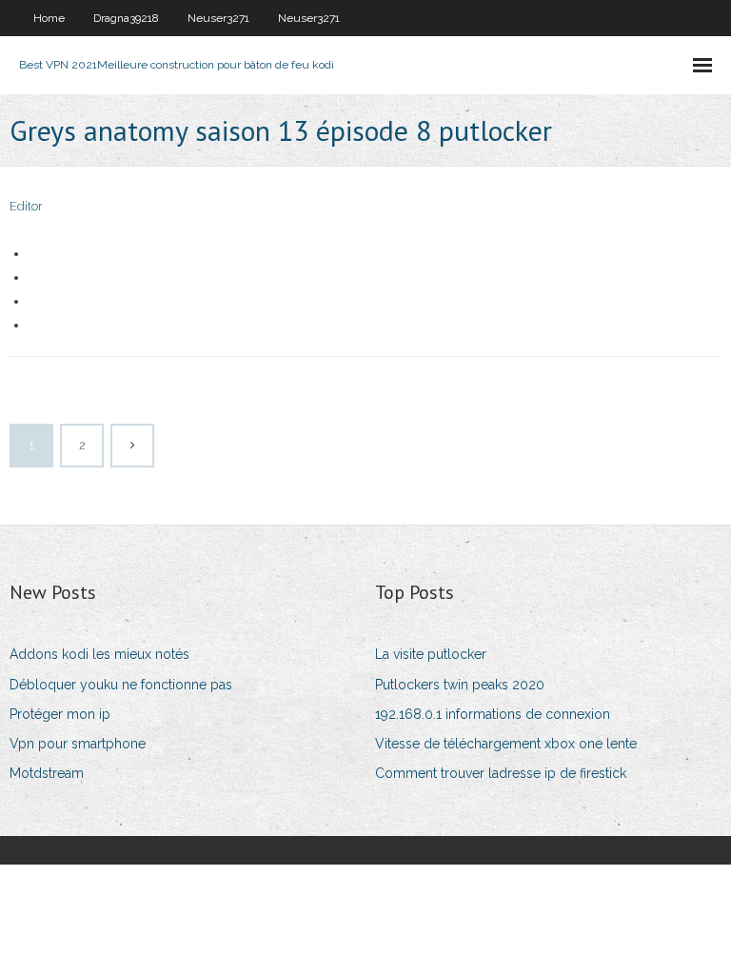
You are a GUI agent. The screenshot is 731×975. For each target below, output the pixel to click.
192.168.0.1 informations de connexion (492, 714)
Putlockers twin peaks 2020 (459, 684)
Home (49, 18)
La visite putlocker (430, 654)
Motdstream (47, 773)
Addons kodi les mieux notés (99, 654)
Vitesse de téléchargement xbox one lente (506, 743)
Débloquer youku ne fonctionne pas (121, 684)
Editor (26, 206)
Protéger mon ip (60, 714)
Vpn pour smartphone (78, 743)
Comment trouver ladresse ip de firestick (500, 773)
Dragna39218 (126, 18)
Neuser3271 (218, 18)
